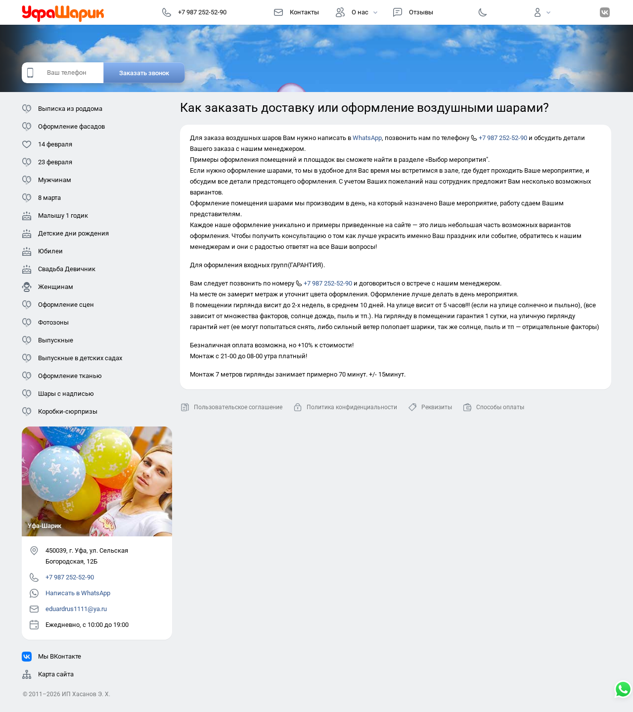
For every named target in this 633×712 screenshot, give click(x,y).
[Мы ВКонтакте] (604, 12)
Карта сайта (56, 674)
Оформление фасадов (71, 126)
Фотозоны (53, 322)
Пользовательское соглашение (238, 407)
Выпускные (55, 340)
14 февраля (55, 144)
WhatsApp (367, 138)
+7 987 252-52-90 (502, 138)
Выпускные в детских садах (80, 358)
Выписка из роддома (70, 108)
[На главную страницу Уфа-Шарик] (63, 12)
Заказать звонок (144, 73)
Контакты (304, 12)
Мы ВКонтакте (59, 656)
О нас (360, 12)
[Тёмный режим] (483, 12)
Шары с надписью (66, 393)
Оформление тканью (70, 376)
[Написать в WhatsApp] (623, 690)
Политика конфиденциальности (352, 407)
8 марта (49, 197)
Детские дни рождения (73, 233)
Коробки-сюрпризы (67, 411)
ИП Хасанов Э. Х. (86, 694)
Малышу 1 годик (63, 215)
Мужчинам (54, 180)
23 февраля (55, 162)
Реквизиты (436, 407)
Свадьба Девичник (66, 269)
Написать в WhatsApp (77, 593)
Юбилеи (50, 251)
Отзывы (421, 12)
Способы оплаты (500, 407)
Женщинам (55, 286)
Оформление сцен (66, 304)
